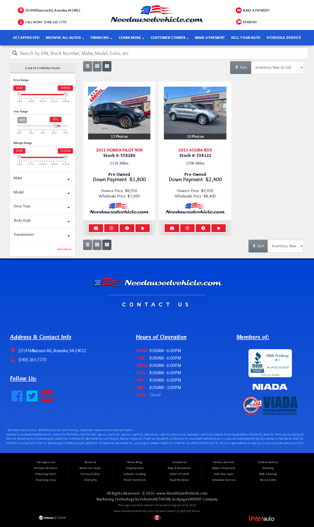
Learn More (130, 37)
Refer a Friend (179, 474)
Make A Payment (210, 37)
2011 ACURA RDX (195, 150)
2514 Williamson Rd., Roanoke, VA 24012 (52, 10)
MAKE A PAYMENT (256, 10)
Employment (135, 468)
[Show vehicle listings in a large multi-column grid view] (97, 66)
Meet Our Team (90, 468)
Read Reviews (179, 480)
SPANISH (250, 22)
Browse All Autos (64, 37)
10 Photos (195, 136)
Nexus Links (268, 480)
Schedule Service (284, 37)
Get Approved (26, 37)
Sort (243, 67)
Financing (100, 37)
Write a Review (223, 462)
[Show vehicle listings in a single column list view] (87, 66)
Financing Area (46, 480)
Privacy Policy (90, 474)
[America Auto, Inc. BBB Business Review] (270, 362)
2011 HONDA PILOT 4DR (119, 150)
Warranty (90, 480)
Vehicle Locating (134, 474)
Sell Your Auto (246, 37)
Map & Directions (179, 468)
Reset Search (64, 249)
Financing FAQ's (45, 474)
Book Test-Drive (135, 480)
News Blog (134, 462)
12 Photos (119, 136)
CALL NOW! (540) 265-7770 (45, 22)
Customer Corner (168, 37)
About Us (90, 462)
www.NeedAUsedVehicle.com (182, 493)
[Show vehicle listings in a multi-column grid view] (106, 66)
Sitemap (268, 468)
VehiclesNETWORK (155, 499)
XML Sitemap (268, 474)
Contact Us (179, 462)
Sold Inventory (268, 462)
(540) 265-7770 (32, 359)
